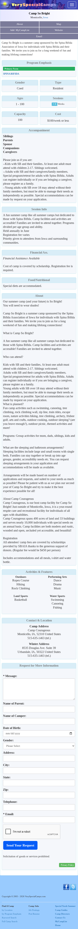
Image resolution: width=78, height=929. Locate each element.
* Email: (8, 814)
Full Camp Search (9, 921)
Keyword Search (9, 917)
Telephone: (10, 801)
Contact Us (60, 917)
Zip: (6, 789)
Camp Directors (62, 914)
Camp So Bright (39, 13)
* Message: (10, 676)
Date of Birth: (12, 728)
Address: (9, 752)
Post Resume (34, 914)
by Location (7, 910)
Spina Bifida (11, 73)
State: (6, 777)
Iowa (45, 17)
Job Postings (34, 910)
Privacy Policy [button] (67, 865)
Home (58, 925)
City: (6, 765)
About (19, 24)
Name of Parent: (13, 703)
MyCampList (61, 921)
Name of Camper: (14, 715)
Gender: (8, 740)
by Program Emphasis (11, 914)
